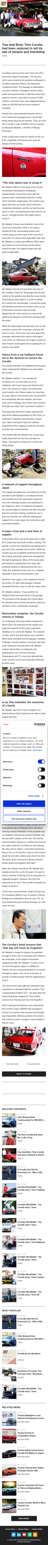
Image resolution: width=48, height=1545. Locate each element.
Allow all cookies (24, 804)
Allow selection (24, 811)
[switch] (41, 769)
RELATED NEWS (23, 1422)
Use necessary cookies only (24, 819)
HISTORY (20, 1360)
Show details (34, 796)
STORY (4, 56)
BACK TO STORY (24, 1074)
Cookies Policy (37, 1529)
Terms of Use (10, 1529)
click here (37, 750)
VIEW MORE (23, 1518)
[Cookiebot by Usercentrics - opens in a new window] (34, 724)
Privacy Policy (23, 1529)
